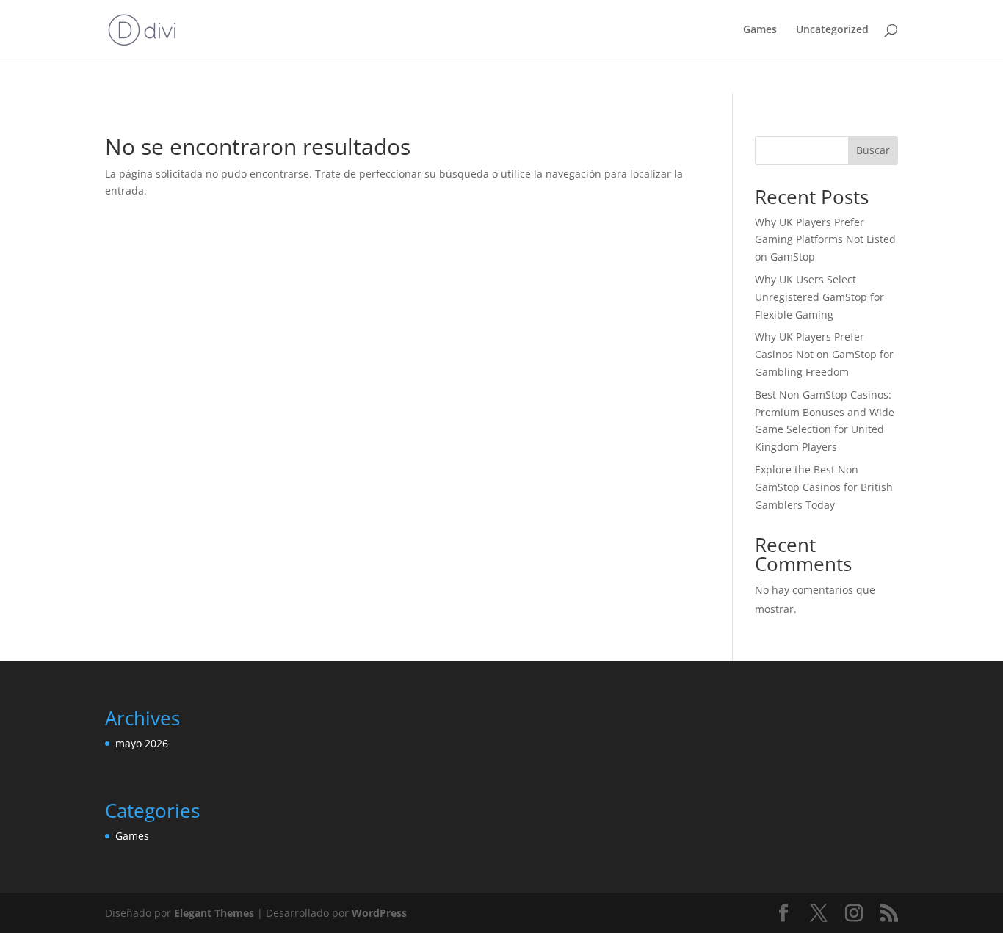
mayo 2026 (141, 743)
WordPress (379, 913)
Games (760, 30)
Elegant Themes (214, 913)
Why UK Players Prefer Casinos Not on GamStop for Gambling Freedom (824, 354)
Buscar (873, 150)
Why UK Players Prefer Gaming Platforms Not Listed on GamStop (825, 239)
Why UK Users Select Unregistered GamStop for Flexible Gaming (819, 297)
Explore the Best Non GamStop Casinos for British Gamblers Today (824, 487)
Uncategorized (832, 30)
